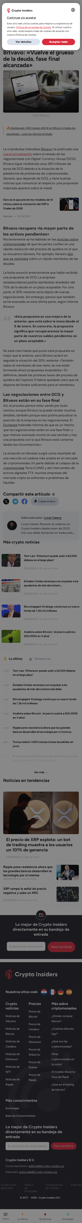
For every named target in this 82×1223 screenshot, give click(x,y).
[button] (23, 42)
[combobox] (73, 10)
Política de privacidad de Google (33, 27)
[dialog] (41, 26)
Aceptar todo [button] (58, 42)
